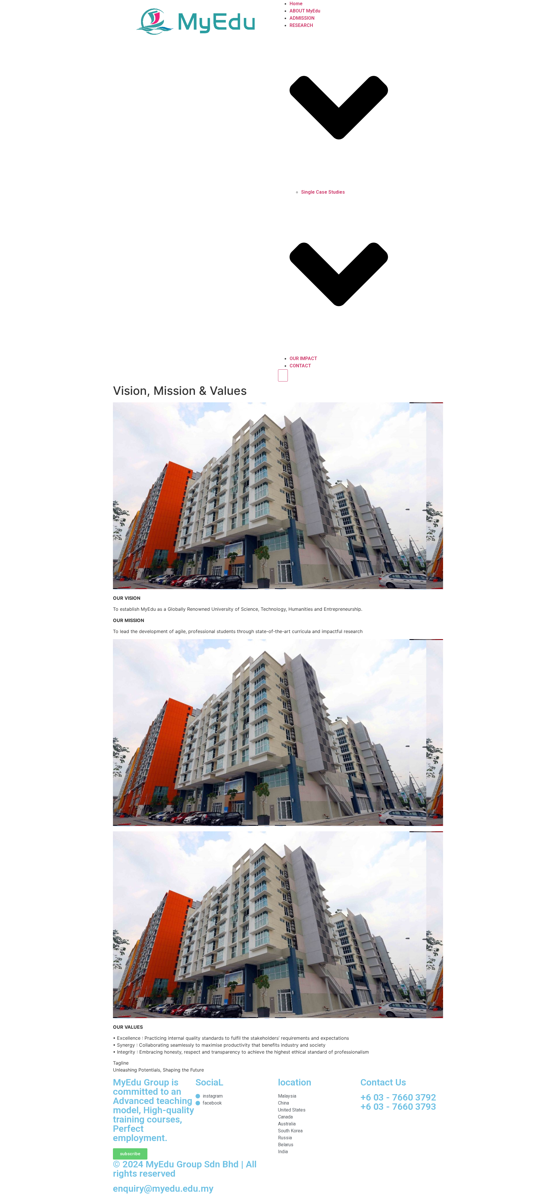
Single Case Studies (323, 192)
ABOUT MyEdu (305, 11)
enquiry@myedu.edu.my (163, 1188)
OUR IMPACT (303, 358)
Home (296, 3)
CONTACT (300, 365)
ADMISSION (302, 18)
